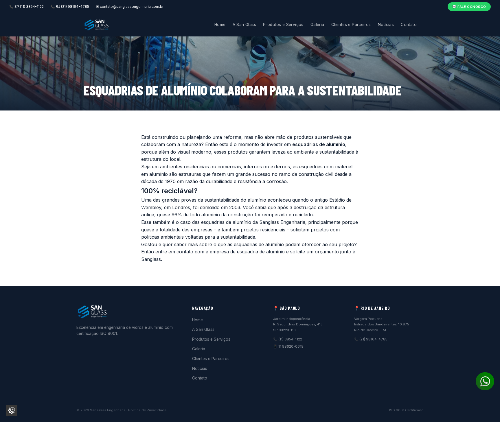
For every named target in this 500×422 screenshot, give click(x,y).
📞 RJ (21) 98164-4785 (70, 6)
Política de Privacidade (147, 410)
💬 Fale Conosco (469, 7)
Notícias (386, 24)
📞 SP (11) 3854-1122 (26, 6)
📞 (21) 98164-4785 (370, 339)
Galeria (317, 24)
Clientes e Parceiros (351, 24)
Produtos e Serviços (283, 24)
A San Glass (244, 24)
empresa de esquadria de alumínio (247, 252)
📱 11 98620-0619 (288, 346)
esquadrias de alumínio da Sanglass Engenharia (253, 222)
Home (220, 24)
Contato (409, 24)
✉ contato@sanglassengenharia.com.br (129, 6)
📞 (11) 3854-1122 (287, 339)
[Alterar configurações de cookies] (11, 410)
